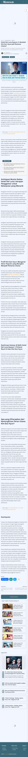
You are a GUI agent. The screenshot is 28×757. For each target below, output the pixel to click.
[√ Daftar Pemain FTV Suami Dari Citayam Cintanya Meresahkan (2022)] (8, 637)
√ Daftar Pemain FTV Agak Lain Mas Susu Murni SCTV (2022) (18, 622)
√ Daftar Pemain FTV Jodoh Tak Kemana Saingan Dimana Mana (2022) (18, 645)
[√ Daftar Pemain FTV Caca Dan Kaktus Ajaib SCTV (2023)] (8, 629)
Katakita (6, 754)
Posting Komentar (14, 596)
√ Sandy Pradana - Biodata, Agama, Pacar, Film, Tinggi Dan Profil (14, 706)
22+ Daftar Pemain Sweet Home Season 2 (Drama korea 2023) (14, 168)
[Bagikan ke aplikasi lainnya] (18, 579)
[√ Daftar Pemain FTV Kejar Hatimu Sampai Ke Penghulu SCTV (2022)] (8, 607)
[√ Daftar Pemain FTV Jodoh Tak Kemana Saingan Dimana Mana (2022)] (8, 645)
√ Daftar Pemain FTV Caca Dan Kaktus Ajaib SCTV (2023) (18, 629)
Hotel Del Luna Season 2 (14, 274)
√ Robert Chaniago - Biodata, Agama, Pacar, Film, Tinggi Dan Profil (14, 698)
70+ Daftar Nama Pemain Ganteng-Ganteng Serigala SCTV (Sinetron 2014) (14, 672)
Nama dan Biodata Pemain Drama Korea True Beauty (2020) (15, 691)
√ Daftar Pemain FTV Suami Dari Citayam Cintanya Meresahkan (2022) (18, 637)
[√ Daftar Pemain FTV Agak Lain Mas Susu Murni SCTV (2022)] (8, 622)
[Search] (26, 2)
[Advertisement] (14, 23)
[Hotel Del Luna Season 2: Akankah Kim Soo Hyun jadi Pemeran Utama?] (14, 70)
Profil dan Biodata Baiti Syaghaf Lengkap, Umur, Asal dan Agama (15, 684)
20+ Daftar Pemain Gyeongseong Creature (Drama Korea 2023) (14, 164)
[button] (23, 2)
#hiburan (12, 57)
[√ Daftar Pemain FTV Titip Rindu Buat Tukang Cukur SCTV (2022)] (8, 614)
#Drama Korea (5, 57)
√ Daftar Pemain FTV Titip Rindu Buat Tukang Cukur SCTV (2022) (18, 614)
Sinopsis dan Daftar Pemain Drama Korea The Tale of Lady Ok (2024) (14, 172)
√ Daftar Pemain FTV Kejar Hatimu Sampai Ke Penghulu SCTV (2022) (18, 607)
